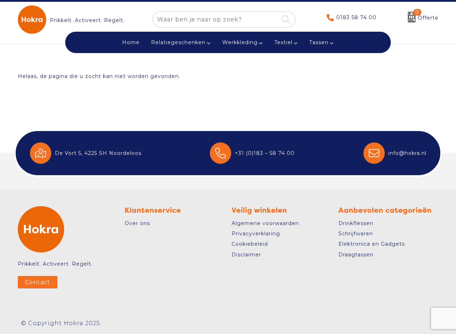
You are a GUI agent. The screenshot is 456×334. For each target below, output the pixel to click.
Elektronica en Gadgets (371, 244)
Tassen (318, 42)
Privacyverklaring (256, 233)
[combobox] (216, 19)
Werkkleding (240, 42)
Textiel (283, 42)
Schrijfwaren (355, 233)
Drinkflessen (355, 223)
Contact (37, 282)
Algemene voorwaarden (265, 223)
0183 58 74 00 (356, 17)
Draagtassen (356, 254)
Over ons (137, 223)
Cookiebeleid (250, 244)
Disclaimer (246, 254)
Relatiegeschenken (178, 42)
